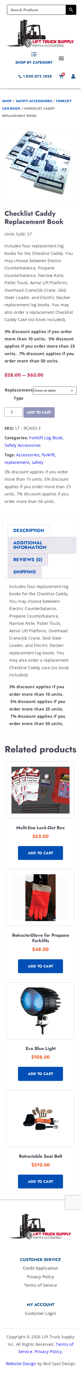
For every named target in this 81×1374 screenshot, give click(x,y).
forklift (48, 454)
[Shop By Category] (34, 54)
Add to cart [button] (40, 853)
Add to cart (39, 412)
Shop (7, 101)
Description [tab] (28, 530)
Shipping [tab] (24, 572)
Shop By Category (34, 62)
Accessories (27, 454)
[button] (61, 58)
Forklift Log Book (45, 437)
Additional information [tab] (29, 545)
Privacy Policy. (49, 1351)
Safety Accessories (34, 101)
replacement (16, 462)
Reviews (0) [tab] (27, 559)
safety (37, 462)
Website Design (21, 1363)
